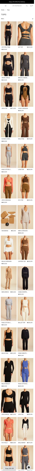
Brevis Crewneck (24, 77)
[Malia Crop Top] (9, 457)
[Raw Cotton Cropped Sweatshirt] (9, 309)
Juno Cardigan (23, 108)
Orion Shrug (6, 77)
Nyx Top (20, 200)
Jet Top (20, 47)
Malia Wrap (21, 442)
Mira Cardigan (23, 230)
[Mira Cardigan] (25, 217)
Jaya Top (20, 414)
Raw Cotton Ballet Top (25, 383)
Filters (2, 18)
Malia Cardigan (6, 261)
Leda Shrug (5, 414)
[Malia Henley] (9, 370)
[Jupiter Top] (25, 248)
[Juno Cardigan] (25, 95)
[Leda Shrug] (9, 401)
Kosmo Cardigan (7, 139)
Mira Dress (5, 292)
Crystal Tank (6, 47)
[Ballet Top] (25, 309)
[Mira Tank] (25, 457)
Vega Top (4, 108)
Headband (5, 230)
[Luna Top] (25, 156)
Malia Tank (5, 353)
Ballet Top (21, 322)
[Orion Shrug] (9, 64)
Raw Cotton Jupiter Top (9, 169)
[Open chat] (28, 467)
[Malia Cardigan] (9, 248)
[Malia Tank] (9, 339)
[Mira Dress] (9, 278)
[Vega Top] (9, 95)
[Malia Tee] (25, 125)
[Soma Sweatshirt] (25, 339)
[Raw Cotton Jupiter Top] (9, 156)
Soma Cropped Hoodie (25, 292)
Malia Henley (6, 383)
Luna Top (21, 169)
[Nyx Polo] (9, 429)
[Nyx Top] (25, 186)
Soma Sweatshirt (23, 353)
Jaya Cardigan (6, 200)
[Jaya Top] (25, 401)
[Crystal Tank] (9, 33)
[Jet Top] (25, 33)
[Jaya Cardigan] (9, 186)
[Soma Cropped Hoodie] (25, 278)
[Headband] (9, 217)
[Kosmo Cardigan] (9, 125)
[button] (9, 468)
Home (2, 10)
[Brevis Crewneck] (25, 64)
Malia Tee (21, 139)
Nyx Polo (4, 442)
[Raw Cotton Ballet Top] (25, 370)
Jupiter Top (22, 261)
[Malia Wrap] (25, 429)
